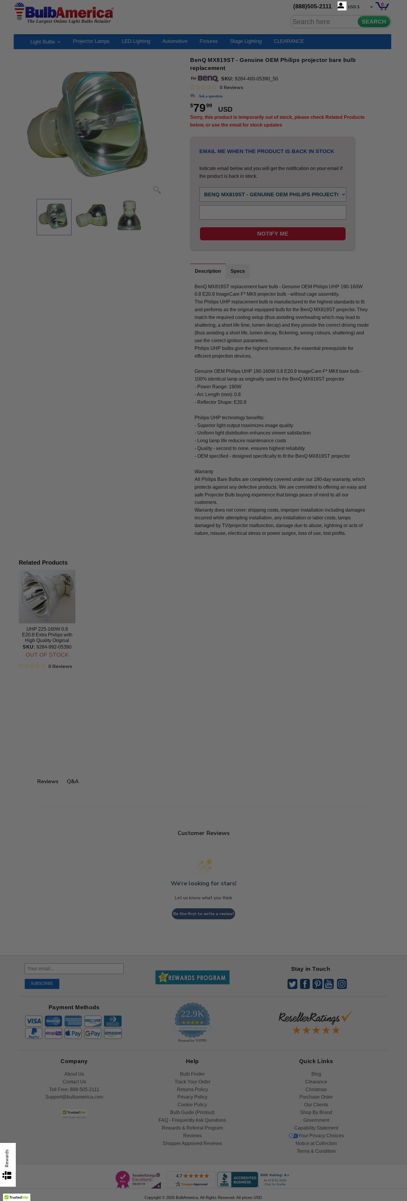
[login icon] (342, 5)
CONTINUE (203, 649)
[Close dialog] (265, 534)
